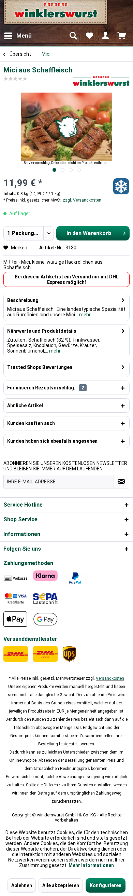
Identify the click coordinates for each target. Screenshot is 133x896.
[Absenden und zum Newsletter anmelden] (121, 481)
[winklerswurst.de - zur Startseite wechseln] (54, 14)
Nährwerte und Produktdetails (41, 331)
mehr (84, 314)
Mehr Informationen (91, 865)
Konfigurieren (105, 885)
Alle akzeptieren (60, 885)
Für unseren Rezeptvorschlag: (45, 387)
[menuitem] (17, 36)
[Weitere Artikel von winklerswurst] (101, 81)
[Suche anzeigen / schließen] (73, 36)
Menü (24, 35)
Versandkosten (110, 678)
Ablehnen (21, 885)
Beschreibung (23, 300)
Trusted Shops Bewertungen (39, 367)
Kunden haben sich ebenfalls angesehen (52, 441)
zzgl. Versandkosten (82, 200)
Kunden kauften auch (31, 423)
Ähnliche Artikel (25, 405)
